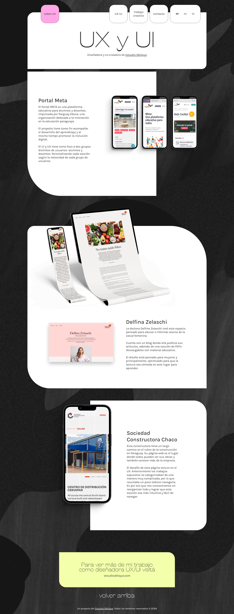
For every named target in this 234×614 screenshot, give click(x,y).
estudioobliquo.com (117, 575)
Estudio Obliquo (136, 55)
